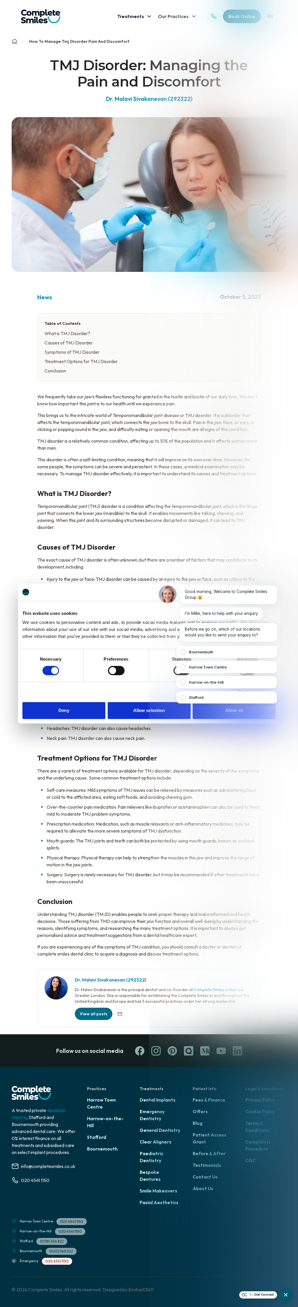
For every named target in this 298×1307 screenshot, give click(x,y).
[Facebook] (139, 1051)
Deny (63, 710)
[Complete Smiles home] (31, 1093)
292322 (136, 980)
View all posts (93, 1013)
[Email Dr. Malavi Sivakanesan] (120, 1014)
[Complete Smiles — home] (40, 16)
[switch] (116, 670)
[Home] (14, 41)
